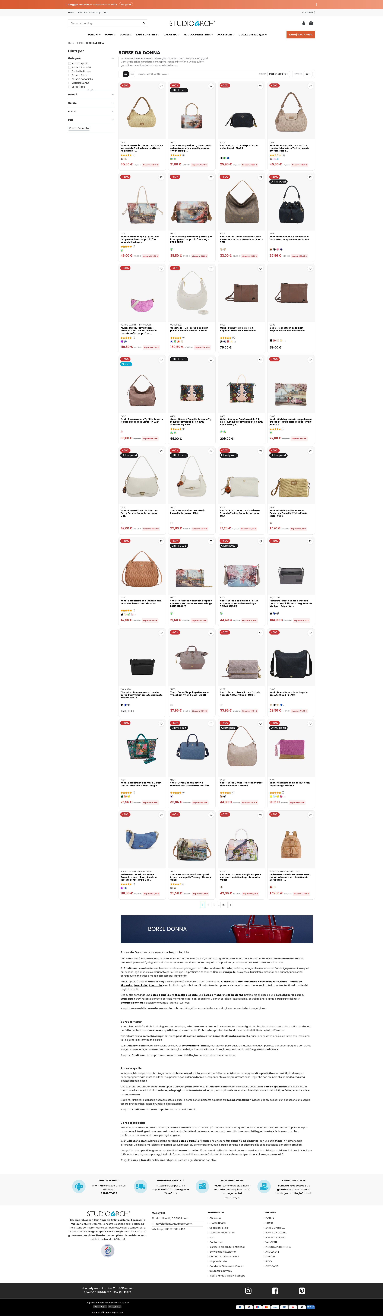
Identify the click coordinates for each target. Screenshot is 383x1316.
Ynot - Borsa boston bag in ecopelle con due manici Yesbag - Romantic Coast (240, 877)
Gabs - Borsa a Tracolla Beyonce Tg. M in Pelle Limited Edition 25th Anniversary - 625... (191, 422)
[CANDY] (277, 249)
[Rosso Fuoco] (228, 341)
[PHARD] (122, 431)
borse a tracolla (189, 1141)
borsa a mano (212, 995)
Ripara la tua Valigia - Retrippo (227, 1275)
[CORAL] (125, 796)
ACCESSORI (272, 1251)
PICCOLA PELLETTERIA (278, 1247)
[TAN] (224, 249)
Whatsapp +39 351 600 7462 (168, 1229)
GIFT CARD (271, 1266)
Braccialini (141, 985)
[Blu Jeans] (125, 341)
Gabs (222, 325)
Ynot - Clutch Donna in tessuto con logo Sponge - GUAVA (290, 784)
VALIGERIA (271, 1242)
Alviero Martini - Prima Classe (136, 325)
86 (223, 905)
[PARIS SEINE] (171, 159)
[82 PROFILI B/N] (171, 433)
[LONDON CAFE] (122, 250)
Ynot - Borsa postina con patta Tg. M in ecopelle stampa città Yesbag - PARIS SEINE (191, 239)
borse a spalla (273, 1086)
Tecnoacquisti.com (113, 1312)
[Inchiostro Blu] (224, 341)
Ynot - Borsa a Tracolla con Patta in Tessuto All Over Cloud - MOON (240, 693)
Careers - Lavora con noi (224, 1256)
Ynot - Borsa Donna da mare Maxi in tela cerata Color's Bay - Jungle (141, 784)
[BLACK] (221, 158)
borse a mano (190, 1045)
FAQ (105, 12)
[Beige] (125, 159)
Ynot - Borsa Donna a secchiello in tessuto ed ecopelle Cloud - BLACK (289, 238)
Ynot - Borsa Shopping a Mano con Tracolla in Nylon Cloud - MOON (189, 693)
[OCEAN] (281, 249)
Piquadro (275, 597)
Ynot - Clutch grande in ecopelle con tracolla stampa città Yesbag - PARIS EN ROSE (291, 422)
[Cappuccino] (231, 341)
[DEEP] (128, 614)
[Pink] (274, 159)
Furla (276, 981)
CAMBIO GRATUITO (294, 1180)
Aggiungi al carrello (144, 135)
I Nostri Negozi (217, 1223)
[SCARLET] (178, 341)
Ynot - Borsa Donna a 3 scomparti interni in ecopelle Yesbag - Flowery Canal (190, 877)
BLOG (268, 1261)
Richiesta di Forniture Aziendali (227, 1247)
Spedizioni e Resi (218, 1228)
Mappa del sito (218, 1261)
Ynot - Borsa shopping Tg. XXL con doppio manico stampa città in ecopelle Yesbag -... (140, 239)
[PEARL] (182, 341)
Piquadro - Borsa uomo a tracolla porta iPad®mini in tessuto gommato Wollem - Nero (142, 695)
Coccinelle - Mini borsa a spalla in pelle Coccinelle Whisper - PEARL (189, 329)
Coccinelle (175, 325)
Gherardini (155, 985)
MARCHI (270, 1256)
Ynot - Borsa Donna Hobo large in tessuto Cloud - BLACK (289, 693)
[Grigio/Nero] (277, 613)
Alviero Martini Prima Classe (239, 981)
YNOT (123, 142)
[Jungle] (122, 796)
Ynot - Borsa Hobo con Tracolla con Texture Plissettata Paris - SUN (141, 602)
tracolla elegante (186, 995)
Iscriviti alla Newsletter (222, 1251)
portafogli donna (132, 1002)
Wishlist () (309, 12)
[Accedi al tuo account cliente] (303, 23)
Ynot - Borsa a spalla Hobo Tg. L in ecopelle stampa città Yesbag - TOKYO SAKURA (239, 603)
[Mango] (277, 796)
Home (71, 12)
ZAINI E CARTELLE (275, 1228)
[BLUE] (228, 158)
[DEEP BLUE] (171, 341)
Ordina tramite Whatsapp (89, 12)
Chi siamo (215, 1218)
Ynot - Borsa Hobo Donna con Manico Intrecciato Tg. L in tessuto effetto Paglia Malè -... (142, 148)
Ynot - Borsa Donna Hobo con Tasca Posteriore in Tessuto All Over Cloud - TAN (241, 239)
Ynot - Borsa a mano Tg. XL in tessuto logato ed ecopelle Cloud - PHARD (142, 420)
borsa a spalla (160, 995)
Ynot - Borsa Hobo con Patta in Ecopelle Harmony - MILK (187, 512)
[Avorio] (274, 887)
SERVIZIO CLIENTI (109, 1180)
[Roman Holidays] (175, 888)
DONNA (269, 1218)
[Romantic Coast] (221, 887)
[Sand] (122, 159)
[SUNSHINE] (128, 796)
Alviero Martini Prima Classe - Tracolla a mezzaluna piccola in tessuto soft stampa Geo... (139, 330)
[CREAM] (125, 614)
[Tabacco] (271, 887)
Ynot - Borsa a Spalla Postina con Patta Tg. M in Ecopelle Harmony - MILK (140, 513)
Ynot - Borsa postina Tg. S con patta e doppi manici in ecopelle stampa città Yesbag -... (190, 148)
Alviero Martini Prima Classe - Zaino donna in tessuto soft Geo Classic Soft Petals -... (290, 877)
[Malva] (122, 341)
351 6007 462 (109, 1193)
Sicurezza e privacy (220, 1271)
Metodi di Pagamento (222, 1232)
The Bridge (295, 981)
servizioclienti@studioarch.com (174, 1224)
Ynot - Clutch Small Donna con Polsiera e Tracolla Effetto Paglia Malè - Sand (288, 513)
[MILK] (122, 523)
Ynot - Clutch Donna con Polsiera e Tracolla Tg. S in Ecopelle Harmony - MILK (240, 513)
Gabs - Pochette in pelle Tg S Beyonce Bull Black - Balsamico (238, 329)
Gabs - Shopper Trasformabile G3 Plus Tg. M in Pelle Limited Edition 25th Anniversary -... (241, 422)
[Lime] (271, 796)
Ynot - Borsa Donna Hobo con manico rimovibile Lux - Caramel (241, 784)
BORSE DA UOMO (275, 1237)
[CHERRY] (281, 796)
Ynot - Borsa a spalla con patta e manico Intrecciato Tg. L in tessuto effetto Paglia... (289, 148)
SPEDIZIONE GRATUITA (170, 1180)
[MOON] (171, 705)
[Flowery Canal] (171, 888)
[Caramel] (271, 249)
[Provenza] (277, 340)
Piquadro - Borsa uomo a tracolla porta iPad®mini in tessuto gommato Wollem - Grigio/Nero (291, 603)
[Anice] (274, 796)
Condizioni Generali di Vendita (226, 1266)
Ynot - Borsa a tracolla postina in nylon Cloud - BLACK (239, 147)
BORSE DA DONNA (275, 1232)
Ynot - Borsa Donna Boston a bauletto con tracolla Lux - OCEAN (189, 784)
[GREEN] (224, 158)
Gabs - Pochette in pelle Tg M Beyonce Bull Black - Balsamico (287, 329)
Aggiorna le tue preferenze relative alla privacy (108, 1302)
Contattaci (215, 1242)
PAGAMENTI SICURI (232, 1180)
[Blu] (274, 613)
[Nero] (221, 341)
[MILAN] (175, 159)
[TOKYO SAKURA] (221, 613)
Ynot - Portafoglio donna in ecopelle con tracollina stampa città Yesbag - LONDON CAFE (191, 603)
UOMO (269, 1223)
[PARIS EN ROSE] (271, 433)
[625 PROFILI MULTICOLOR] (175, 433)
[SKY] (277, 159)
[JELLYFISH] (175, 341)
